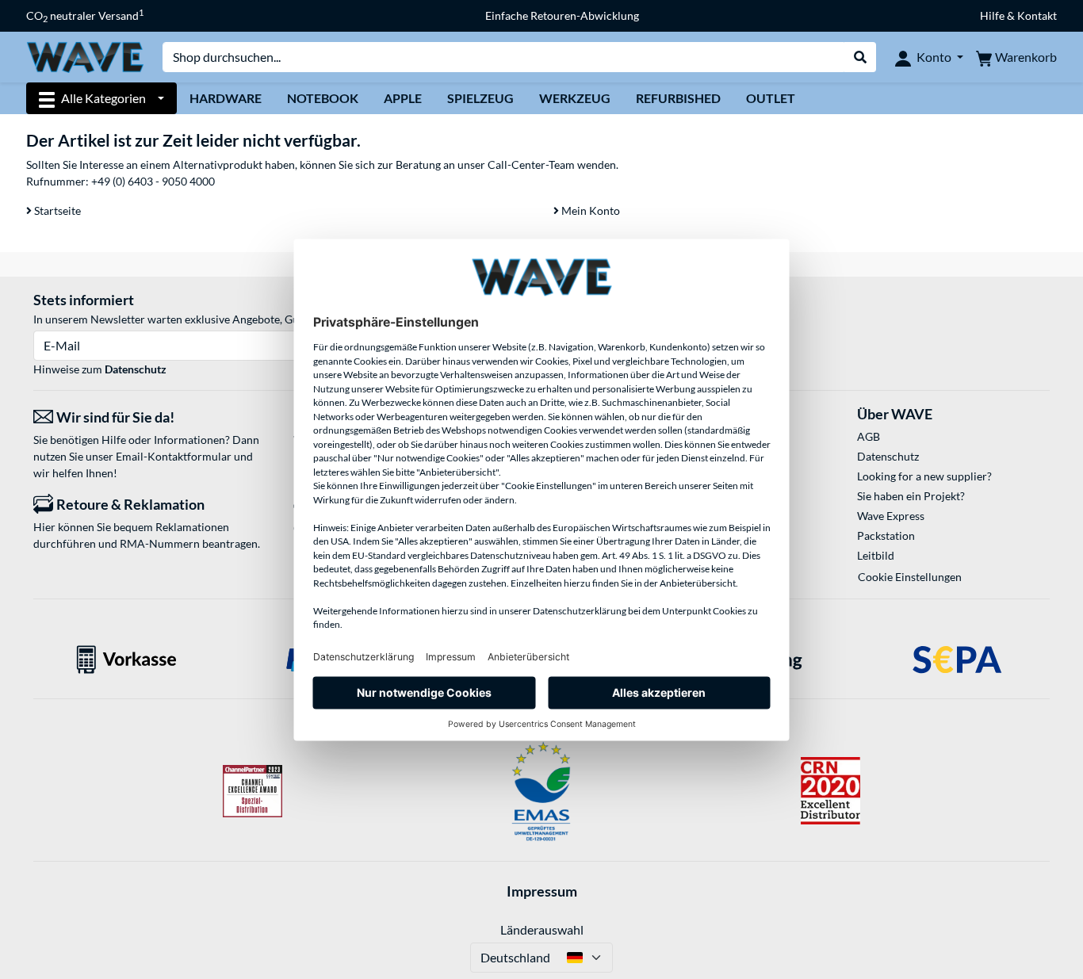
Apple (403, 97)
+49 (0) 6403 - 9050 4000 (153, 181)
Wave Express (890, 515)
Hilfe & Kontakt (1018, 15)
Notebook (322, 97)
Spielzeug (480, 97)
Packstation (886, 535)
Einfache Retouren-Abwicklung (562, 15)
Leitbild (875, 555)
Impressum (542, 891)
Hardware (225, 97)
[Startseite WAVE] (85, 56)
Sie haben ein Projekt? (911, 496)
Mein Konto (589, 210)
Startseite (56, 210)
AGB (868, 436)
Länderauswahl (542, 929)
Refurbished (678, 97)
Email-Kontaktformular (174, 456)
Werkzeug (574, 97)
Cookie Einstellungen (910, 576)
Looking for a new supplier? (924, 476)
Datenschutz (135, 369)
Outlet (770, 97)
